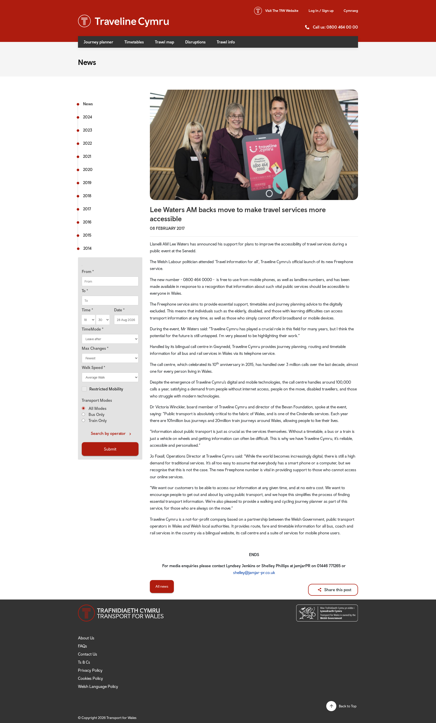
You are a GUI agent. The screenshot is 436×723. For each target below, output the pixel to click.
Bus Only (96, 414)
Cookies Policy (90, 678)
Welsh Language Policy (98, 686)
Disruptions (195, 42)
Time (87, 310)
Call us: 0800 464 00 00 (335, 27)
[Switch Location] (110, 265)
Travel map (164, 42)
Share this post (337, 589)
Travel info (226, 42)
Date (119, 310)
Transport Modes (97, 400)
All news (161, 586)
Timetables (134, 42)
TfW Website (281, 11)
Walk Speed (93, 367)
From (88, 271)
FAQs (82, 646)
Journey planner (98, 42)
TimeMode (92, 329)
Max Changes (95, 348)
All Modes (97, 408)
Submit (110, 449)
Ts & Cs (84, 662)
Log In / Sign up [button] (321, 11)
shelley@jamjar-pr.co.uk (254, 572)
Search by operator (108, 433)
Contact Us (87, 654)
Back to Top (348, 706)
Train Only (97, 420)
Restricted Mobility (106, 389)
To (85, 290)
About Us (86, 638)
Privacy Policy (90, 670)
